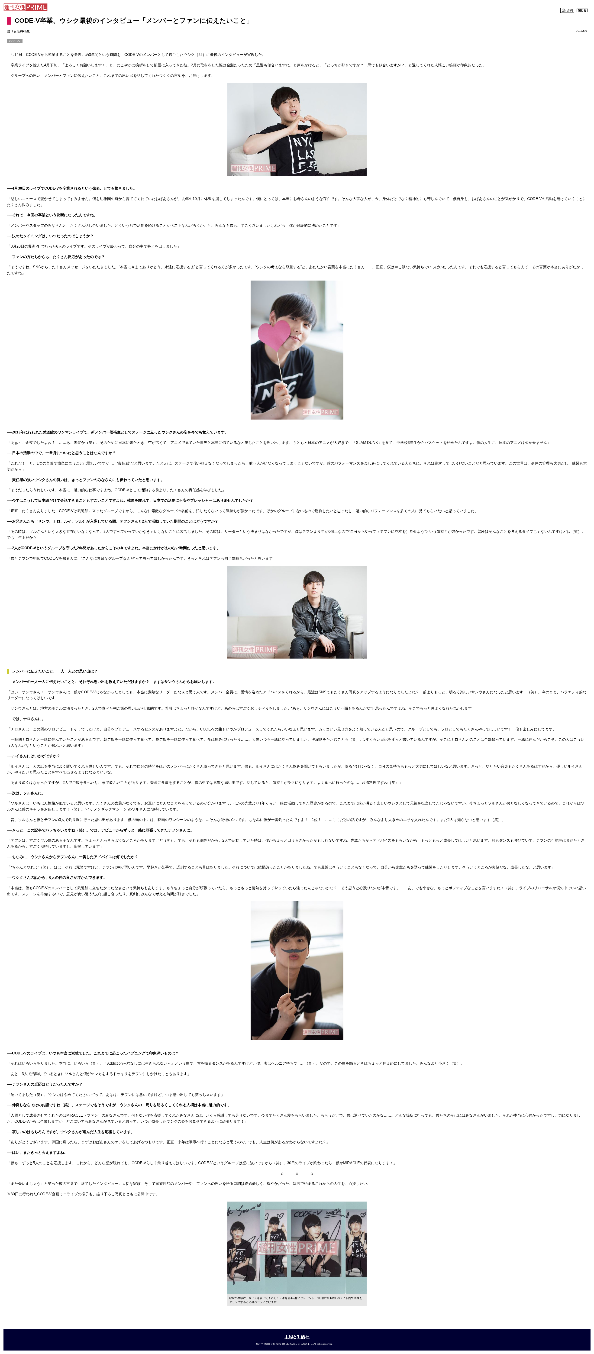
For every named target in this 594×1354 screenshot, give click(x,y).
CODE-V (14, 41)
